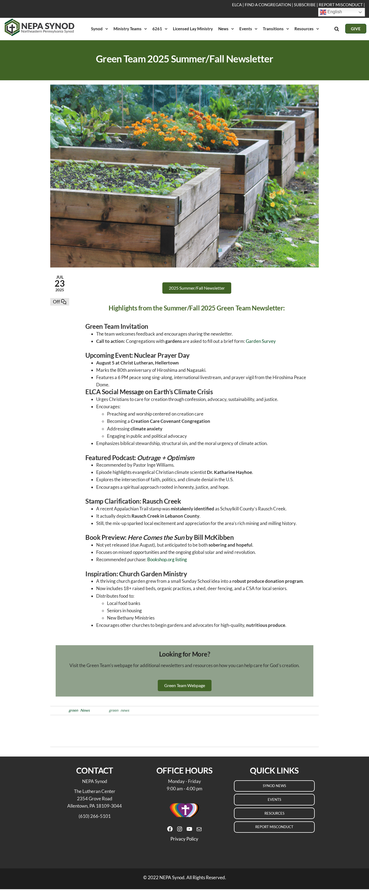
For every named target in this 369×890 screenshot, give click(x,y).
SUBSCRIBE (305, 4)
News (223, 28)
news (124, 710)
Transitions (273, 28)
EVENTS (274, 799)
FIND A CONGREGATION (268, 4)
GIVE (356, 28)
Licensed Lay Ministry (193, 28)
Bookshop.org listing (167, 559)
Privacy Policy (184, 839)
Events (245, 28)
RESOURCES (274, 813)
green (73, 710)
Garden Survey (261, 341)
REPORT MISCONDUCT (341, 4)
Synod (97, 28)
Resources (304, 28)
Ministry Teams (127, 28)
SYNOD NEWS (274, 786)
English (334, 11)
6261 (157, 28)
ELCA (237, 4)
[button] (196, 288)
